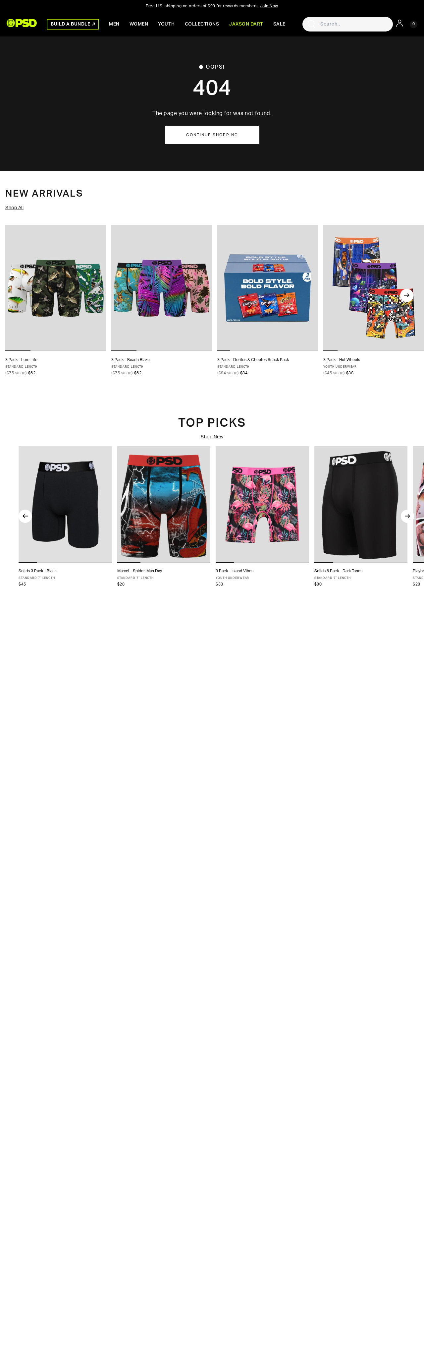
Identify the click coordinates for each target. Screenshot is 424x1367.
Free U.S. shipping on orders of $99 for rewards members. (212, 6)
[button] (28, 562)
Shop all (14, 208)
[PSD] (22, 23)
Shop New (212, 437)
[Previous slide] (25, 516)
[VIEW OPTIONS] (267, 288)
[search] (311, 24)
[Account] (399, 23)
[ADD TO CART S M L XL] (262, 504)
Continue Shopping (212, 135)
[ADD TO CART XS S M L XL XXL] (65, 504)
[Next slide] (406, 295)
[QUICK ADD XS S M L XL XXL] (55, 288)
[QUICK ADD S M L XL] (373, 288)
